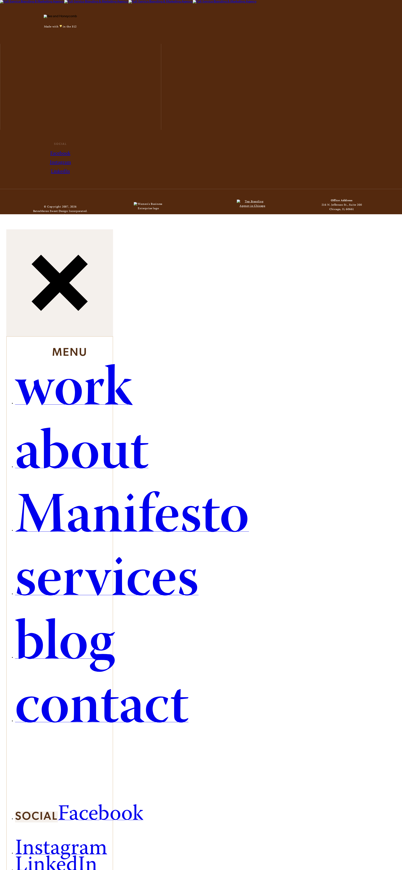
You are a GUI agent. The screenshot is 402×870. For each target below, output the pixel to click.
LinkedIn (60, 172)
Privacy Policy (75, 215)
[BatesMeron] (128, 1)
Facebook (60, 153)
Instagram (60, 162)
